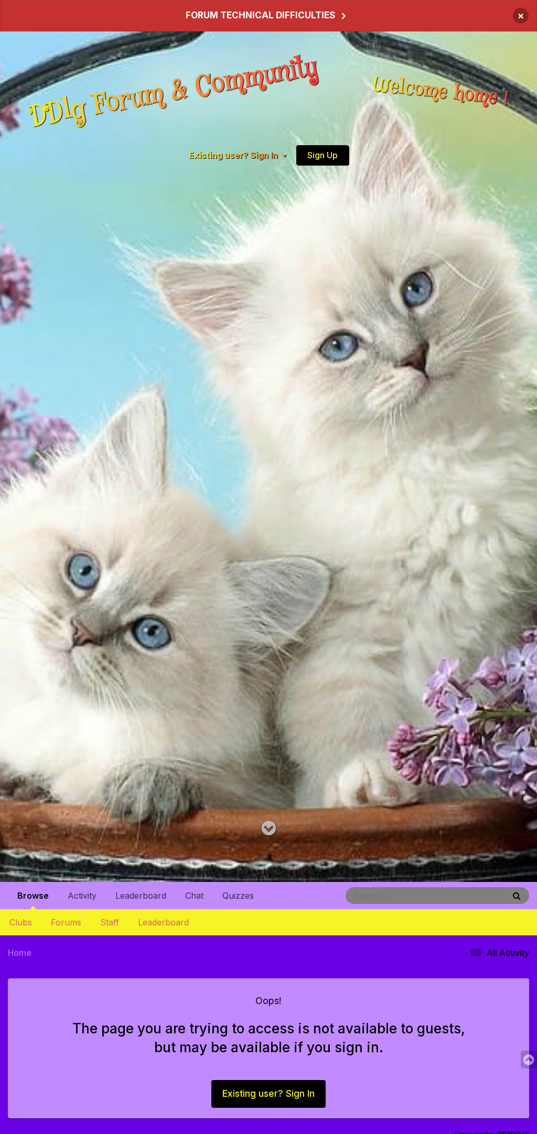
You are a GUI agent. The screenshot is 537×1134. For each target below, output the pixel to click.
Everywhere (472, 895)
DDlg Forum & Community (173, 92)
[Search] (516, 895)
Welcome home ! (441, 92)
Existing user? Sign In (235, 155)
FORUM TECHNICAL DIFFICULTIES (260, 15)
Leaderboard (163, 922)
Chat (194, 895)
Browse (33, 895)
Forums (66, 922)
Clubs (20, 922)
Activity (82, 895)
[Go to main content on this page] (269, 828)
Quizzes (238, 895)
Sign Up (322, 155)
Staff (109, 922)
